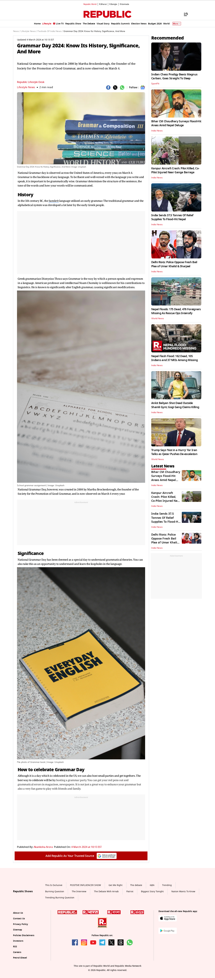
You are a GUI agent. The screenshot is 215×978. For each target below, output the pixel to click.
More (175, 23)
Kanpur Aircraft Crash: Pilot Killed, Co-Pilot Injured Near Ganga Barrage (175, 170)
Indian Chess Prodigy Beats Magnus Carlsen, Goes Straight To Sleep (174, 76)
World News (157, 318)
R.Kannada (124, 4)
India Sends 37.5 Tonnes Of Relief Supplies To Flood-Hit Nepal (172, 217)
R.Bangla (113, 4)
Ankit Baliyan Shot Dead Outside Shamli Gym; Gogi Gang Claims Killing (175, 405)
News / (16, 31)
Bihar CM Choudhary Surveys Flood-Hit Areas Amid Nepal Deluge (176, 123)
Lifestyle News (26, 87)
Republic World (89, 4)
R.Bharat (103, 4)
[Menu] (184, 14)
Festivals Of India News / (50, 31)
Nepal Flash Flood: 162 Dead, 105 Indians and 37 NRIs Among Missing (174, 358)
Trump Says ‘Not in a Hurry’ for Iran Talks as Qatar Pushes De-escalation (174, 452)
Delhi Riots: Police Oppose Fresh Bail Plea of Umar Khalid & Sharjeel (174, 264)
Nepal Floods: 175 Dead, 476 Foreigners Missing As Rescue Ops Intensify (176, 311)
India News (157, 131)
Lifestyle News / (29, 31)
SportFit (155, 84)
